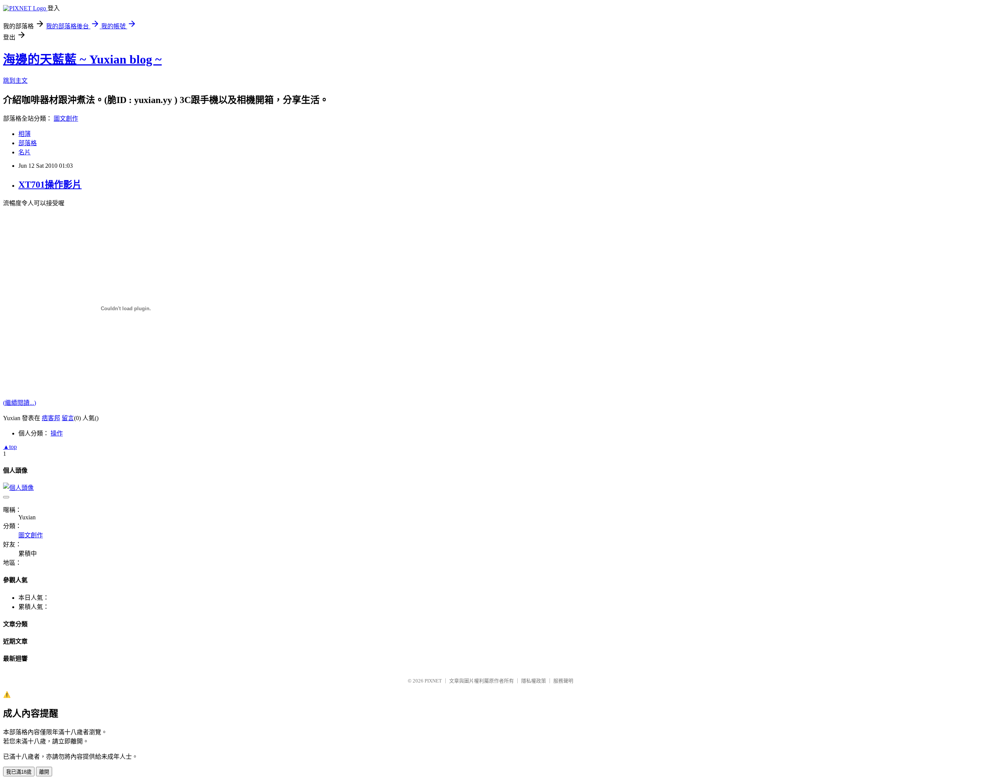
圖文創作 (66, 118)
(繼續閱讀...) (19, 402)
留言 (68, 418)
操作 (57, 433)
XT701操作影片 (50, 185)
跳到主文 (15, 80)
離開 (44, 772)
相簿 (24, 134)
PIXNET (433, 681)
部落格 (27, 143)
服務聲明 (563, 681)
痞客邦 (51, 418)
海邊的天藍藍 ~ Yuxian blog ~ (82, 59)
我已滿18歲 (18, 772)
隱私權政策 (533, 681)
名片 (24, 152)
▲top (10, 447)
